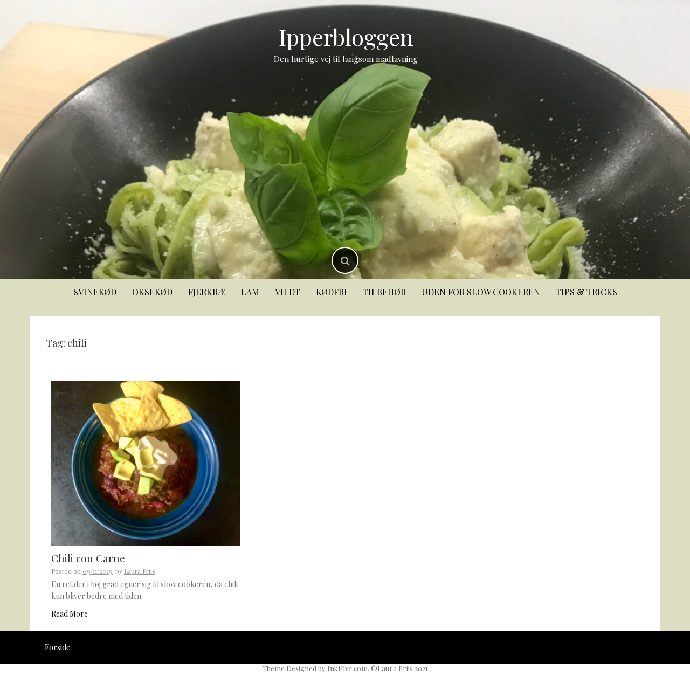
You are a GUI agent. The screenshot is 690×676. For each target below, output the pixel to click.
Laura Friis (139, 571)
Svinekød (94, 292)
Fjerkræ (206, 292)
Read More (69, 614)
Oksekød (152, 292)
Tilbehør (384, 292)
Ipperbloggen (346, 37)
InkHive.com (347, 668)
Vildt (287, 292)
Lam (250, 292)
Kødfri (331, 292)
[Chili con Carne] (145, 462)
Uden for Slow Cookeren (481, 292)
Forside (57, 647)
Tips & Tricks (586, 292)
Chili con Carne (88, 558)
